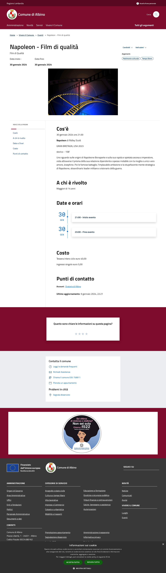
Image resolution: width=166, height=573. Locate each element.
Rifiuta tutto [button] (93, 562)
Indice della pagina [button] (20, 124)
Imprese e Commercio (54, 504)
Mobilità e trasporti (53, 514)
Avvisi (124, 500)
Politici (10, 509)
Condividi (126, 47)
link (108, 557)
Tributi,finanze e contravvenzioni (98, 499)
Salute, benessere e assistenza (97, 504)
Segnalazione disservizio (56, 537)
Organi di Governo (15, 490)
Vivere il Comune (26, 35)
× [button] (163, 544)
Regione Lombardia (15, 3)
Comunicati (127, 495)
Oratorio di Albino (73, 286)
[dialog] (83, 557)
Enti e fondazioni (14, 504)
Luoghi (125, 512)
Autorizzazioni (90, 509)
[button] (83, 568)
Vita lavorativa (51, 500)
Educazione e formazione (94, 490)
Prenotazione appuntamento (57, 532)
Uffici (9, 500)
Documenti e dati (14, 518)
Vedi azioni (140, 47)
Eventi (40, 35)
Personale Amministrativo (18, 514)
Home (12, 35)
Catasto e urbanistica (54, 509)
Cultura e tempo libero (55, 495)
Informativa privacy (92, 537)
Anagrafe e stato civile (55, 490)
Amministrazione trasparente (96, 532)
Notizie (125, 490)
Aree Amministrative (16, 495)
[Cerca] (156, 14)
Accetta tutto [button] (72, 562)
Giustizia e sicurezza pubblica (96, 495)
